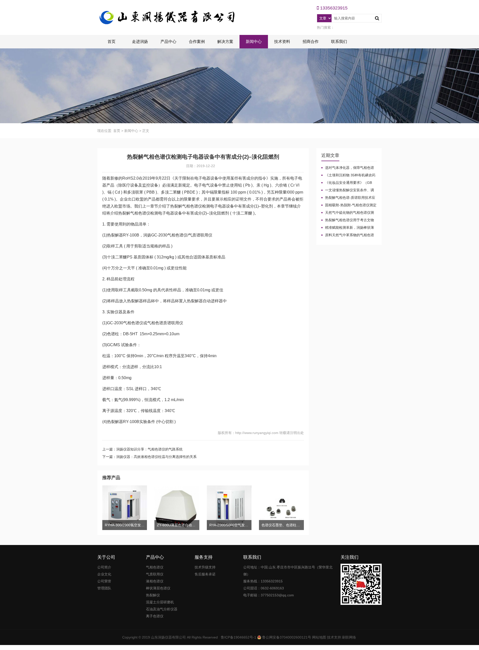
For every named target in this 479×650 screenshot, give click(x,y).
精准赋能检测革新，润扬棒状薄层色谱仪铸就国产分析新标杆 (347, 227)
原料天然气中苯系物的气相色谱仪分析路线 (347, 235)
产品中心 (168, 41)
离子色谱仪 (154, 616)
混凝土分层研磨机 (160, 602)
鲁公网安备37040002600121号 (286, 637)
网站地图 (319, 637)
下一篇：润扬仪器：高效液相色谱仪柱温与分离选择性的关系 (149, 457)
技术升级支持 (205, 567)
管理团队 (104, 588)
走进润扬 (140, 41)
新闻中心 (254, 41)
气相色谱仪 (154, 567)
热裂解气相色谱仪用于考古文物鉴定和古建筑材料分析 (347, 220)
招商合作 (311, 41)
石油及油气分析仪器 (161, 609)
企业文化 (104, 574)
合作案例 (197, 41)
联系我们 (339, 41)
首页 (112, 41)
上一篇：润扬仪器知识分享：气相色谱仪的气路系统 (142, 449)
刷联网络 (349, 637)
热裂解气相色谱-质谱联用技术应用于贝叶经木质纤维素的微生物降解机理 (348, 198)
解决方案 (225, 41)
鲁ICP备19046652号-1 (238, 637)
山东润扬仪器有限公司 (168, 637)
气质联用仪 (154, 574)
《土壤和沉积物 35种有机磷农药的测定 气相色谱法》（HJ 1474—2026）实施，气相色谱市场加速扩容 (348, 175)
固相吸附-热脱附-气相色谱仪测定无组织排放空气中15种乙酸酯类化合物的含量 (348, 205)
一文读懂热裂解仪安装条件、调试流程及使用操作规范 (347, 190)
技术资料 (282, 41)
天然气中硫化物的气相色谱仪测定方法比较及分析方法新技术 (347, 213)
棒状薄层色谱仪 (158, 588)
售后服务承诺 (205, 574)
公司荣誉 (104, 581)
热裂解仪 (153, 595)
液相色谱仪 (154, 581)
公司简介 (104, 567)
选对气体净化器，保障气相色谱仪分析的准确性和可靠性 (347, 168)
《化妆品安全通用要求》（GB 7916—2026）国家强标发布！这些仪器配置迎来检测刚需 (348, 183)
